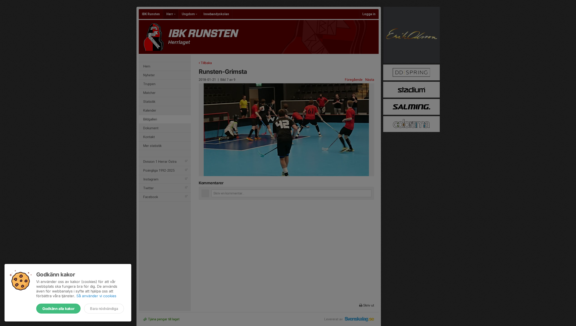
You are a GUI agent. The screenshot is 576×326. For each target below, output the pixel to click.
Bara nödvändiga (104, 308)
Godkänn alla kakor (58, 308)
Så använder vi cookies (96, 296)
